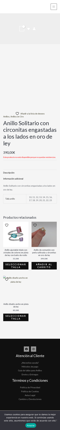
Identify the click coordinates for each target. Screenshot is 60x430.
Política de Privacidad (30, 387)
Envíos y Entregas (30, 374)
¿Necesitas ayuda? (30, 362)
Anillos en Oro (17, 116)
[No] (56, 420)
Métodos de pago (30, 366)
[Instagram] (33, 349)
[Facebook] (26, 349)
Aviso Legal (30, 395)
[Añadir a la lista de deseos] (7, 225)
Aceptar (31, 425)
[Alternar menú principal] (54, 7)
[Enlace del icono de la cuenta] (34, 28)
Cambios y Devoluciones (30, 399)
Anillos (6, 116)
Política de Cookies (30, 391)
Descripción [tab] (8, 172)
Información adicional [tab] (13, 178)
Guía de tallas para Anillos (30, 370)
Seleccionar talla (16, 265)
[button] (40, 28)
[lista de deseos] (28, 29)
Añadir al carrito (44, 265)
